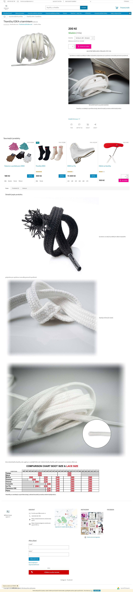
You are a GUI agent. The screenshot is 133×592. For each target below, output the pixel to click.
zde (92, 590)
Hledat (84, 7)
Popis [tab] (7, 188)
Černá (15, 181)
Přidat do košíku (84, 46)
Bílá (5, 181)
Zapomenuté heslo (34, 565)
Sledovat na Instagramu (93, 537)
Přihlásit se (34, 559)
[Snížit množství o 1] (75, 47)
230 (68, 181)
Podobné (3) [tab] (15, 188)
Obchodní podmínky (70, 1)
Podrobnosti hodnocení (25, 24)
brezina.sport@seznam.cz (38, 513)
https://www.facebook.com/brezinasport (41, 519)
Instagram (63, 580)
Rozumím (96, 590)
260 (80, 181)
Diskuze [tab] (24, 188)
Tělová (20, 181)
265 (83, 181)
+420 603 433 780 (36, 516)
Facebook (69, 580)
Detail (31, 176)
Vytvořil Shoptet (125, 588)
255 (76, 181)
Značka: (37, 24)
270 (87, 181)
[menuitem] (8, 13)
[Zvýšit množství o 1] (75, 45)
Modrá (10, 181)
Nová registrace (33, 563)
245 (72, 181)
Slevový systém (57, 1)
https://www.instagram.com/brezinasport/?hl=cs (41, 524)
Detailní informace (73, 119)
